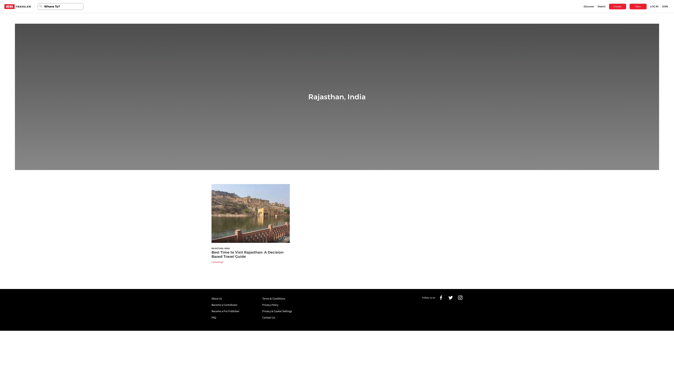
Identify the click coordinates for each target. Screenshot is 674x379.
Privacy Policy (270, 305)
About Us (217, 298)
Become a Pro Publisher (225, 311)
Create (618, 6)
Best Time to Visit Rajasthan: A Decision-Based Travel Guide (248, 254)
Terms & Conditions (273, 298)
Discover (589, 6)
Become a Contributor (224, 305)
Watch (601, 6)
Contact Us (268, 317)
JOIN (665, 6)
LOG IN (654, 6)
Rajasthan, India (221, 248)
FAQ (214, 317)
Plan (638, 6)
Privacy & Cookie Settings (277, 311)
